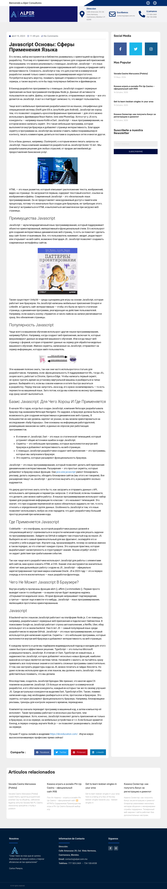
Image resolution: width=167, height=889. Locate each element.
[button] (42, 752)
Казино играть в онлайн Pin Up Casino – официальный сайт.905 (134, 87)
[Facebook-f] (148, 3)
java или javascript (66, 472)
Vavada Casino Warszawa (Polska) (131, 73)
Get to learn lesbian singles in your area (133, 101)
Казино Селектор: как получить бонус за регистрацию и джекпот (135, 115)
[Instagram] (155, 3)
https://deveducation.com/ (64, 734)
